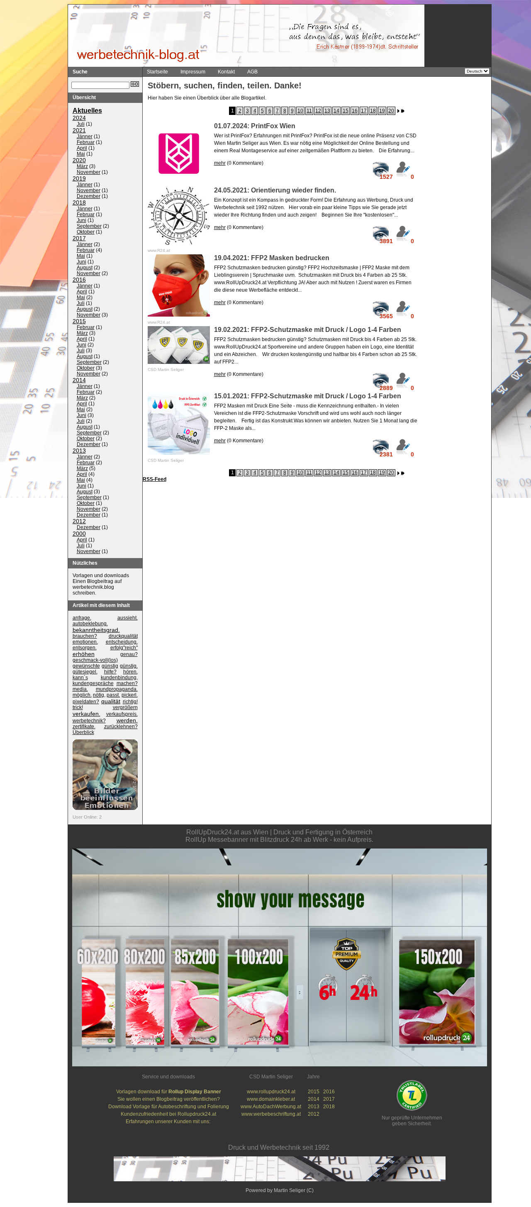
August (85, 268)
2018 (79, 202)
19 (382, 111)
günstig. (129, 666)
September (89, 226)
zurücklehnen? (121, 726)
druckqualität (123, 636)
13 (327, 111)
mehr (220, 163)
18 (373, 111)
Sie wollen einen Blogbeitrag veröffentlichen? (168, 1099)
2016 (79, 279)
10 (300, 111)
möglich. (82, 695)
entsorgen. (85, 648)
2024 (79, 118)
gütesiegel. (85, 672)
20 (391, 111)
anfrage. (82, 618)
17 (364, 111)
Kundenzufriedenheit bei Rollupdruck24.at (168, 1114)
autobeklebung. (90, 624)
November (88, 172)
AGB (252, 72)
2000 (79, 533)
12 (318, 111)
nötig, (99, 695)
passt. (113, 695)
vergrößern (125, 707)
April (82, 148)
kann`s (80, 677)
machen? (127, 683)
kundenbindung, (119, 677)
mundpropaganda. (117, 689)
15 (345, 111)
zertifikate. (84, 726)
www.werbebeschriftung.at (271, 1114)
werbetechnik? (89, 721)
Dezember (88, 196)
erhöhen (84, 654)
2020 (79, 160)
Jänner (85, 136)
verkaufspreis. (122, 714)
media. (80, 689)
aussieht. (127, 618)
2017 (79, 238)
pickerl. (130, 695)
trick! (78, 707)
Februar (86, 142)
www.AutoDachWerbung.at (271, 1106)
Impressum (192, 72)
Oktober (86, 232)
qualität (110, 701)
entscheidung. (122, 642)
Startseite (157, 72)
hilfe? (110, 672)
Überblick (83, 732)
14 (336, 111)
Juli (81, 124)
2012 (79, 521)
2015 (79, 321)
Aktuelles (87, 110)
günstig (110, 666)
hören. (130, 672)
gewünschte (86, 666)
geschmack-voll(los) (95, 660)
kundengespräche (93, 683)
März (82, 166)
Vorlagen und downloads (101, 575)
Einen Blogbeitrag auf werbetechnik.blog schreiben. (97, 587)
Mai (81, 154)
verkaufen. (86, 713)
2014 (79, 380)
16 (355, 111)
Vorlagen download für (168, 1092)
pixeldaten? (86, 702)
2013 (79, 450)
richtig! (130, 702)
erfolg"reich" (124, 648)
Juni (81, 220)
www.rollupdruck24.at (271, 1092)
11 (309, 111)
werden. (127, 720)
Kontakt (226, 72)
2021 (79, 130)
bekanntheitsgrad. (96, 630)
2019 (79, 178)
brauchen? (85, 636)
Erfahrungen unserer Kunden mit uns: (169, 1121)
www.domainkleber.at (271, 1099)
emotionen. (85, 642)
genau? (129, 654)
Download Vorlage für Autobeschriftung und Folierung (168, 1106)
